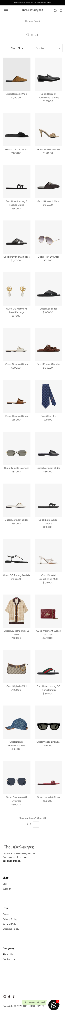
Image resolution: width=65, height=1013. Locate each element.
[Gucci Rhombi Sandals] (48, 344)
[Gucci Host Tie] (48, 396)
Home (28, 21)
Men (5, 884)
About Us (8, 954)
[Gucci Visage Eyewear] (48, 722)
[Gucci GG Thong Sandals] (16, 555)
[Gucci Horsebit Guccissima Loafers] (48, 74)
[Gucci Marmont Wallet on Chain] (48, 611)
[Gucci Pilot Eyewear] (48, 237)
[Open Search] (55, 10)
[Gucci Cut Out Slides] (16, 129)
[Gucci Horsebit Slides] (48, 777)
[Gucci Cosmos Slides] (16, 344)
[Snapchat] (9, 997)
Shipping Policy (11, 928)
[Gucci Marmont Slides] (48, 448)
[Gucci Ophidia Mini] (16, 666)
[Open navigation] (9, 10)
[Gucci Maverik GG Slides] (16, 237)
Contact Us (9, 959)
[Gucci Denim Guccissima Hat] (16, 722)
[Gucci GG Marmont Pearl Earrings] (16, 289)
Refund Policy (10, 924)
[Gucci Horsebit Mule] (16, 74)
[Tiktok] (13, 997)
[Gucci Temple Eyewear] (16, 448)
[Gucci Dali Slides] (48, 289)
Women (7, 888)
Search (6, 914)
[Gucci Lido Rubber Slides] (48, 500)
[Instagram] (5, 997)
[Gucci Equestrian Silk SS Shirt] (16, 611)
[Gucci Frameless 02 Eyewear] (16, 777)
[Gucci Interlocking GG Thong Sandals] (48, 666)
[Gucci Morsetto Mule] (48, 129)
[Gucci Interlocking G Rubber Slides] (16, 181)
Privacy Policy (10, 919)
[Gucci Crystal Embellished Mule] (48, 555)
